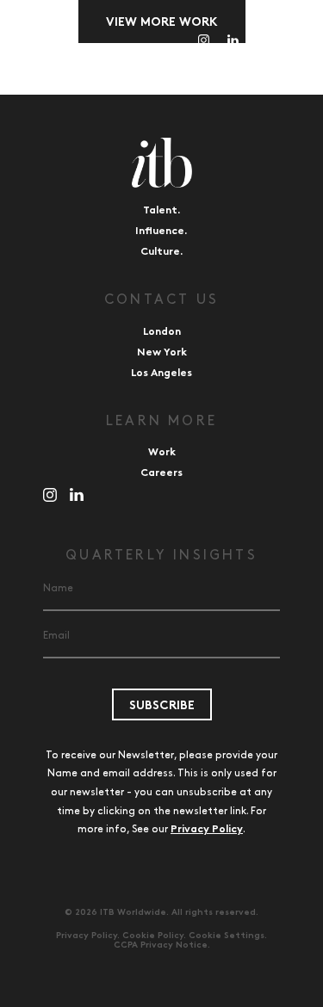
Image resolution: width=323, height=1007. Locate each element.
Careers (161, 473)
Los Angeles (161, 373)
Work (162, 453)
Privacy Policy (207, 830)
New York (162, 353)
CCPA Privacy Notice (161, 945)
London (162, 332)
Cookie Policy (152, 936)
